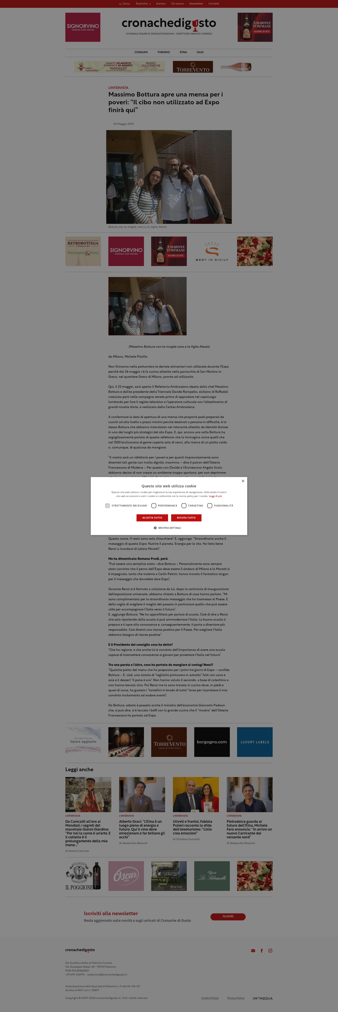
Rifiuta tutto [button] (186, 517)
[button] (169, 527)
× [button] (242, 481)
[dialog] (169, 506)
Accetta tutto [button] (152, 517)
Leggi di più (215, 496)
